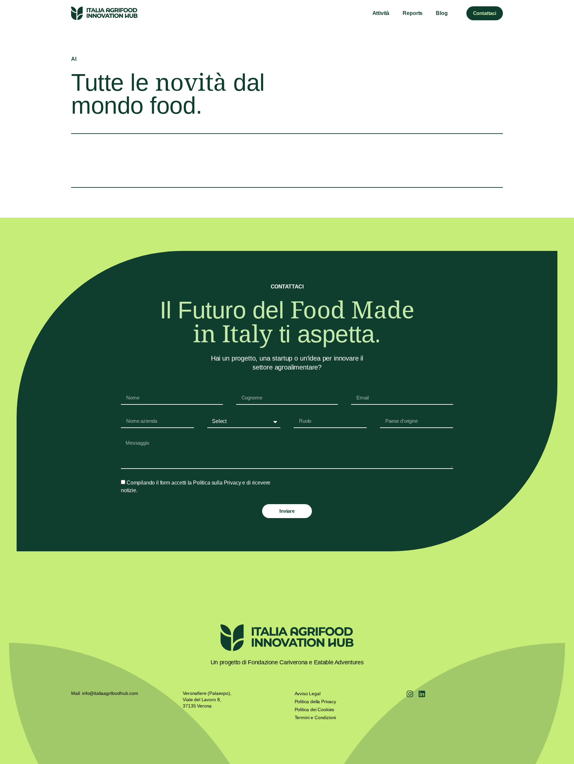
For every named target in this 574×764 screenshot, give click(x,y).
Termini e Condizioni (315, 717)
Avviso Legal (308, 693)
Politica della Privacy (315, 701)
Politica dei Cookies (315, 709)
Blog (441, 13)
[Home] (104, 13)
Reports (413, 13)
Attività (381, 13)
